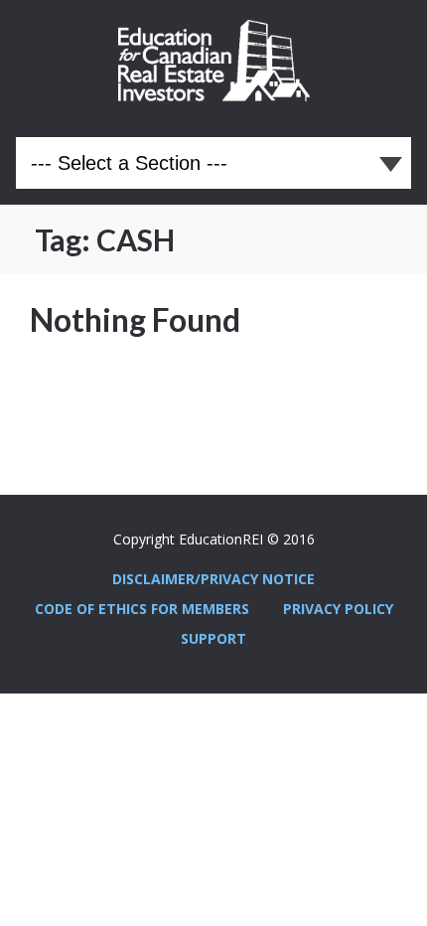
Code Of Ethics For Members (142, 608)
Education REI (214, 60)
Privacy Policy (338, 608)
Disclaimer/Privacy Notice (213, 578)
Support (213, 638)
